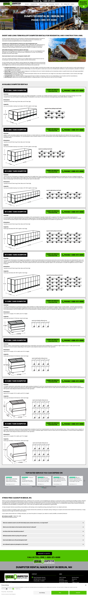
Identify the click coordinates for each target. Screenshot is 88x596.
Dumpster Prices (63, 582)
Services (27, 4)
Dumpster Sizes (34, 4)
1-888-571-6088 (74, 90)
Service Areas (51, 4)
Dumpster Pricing (42, 4)
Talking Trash (67, 4)
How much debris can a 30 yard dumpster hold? (15, 540)
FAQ (62, 4)
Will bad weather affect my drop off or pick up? (15, 535)
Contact (72, 4)
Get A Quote (62, 577)
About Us (57, 4)
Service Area (75, 577)
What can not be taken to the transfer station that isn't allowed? (19, 527)
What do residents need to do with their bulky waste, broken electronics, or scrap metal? (25, 522)
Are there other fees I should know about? (13, 531)
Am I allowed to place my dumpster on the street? (15, 544)
